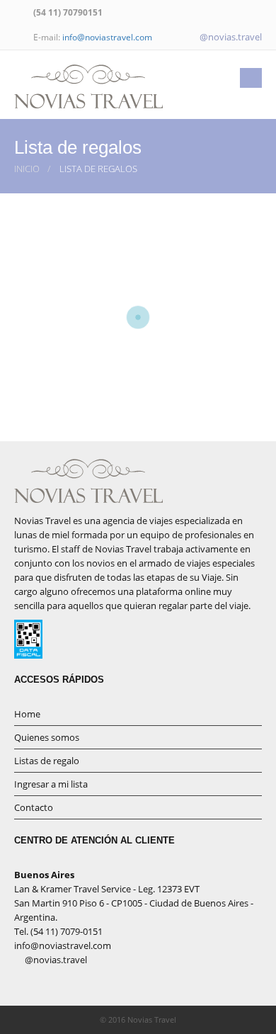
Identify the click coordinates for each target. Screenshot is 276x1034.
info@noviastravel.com (107, 37)
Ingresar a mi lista (51, 784)
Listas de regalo (46, 760)
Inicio (27, 168)
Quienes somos (46, 737)
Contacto (33, 807)
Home (27, 714)
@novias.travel (229, 36)
